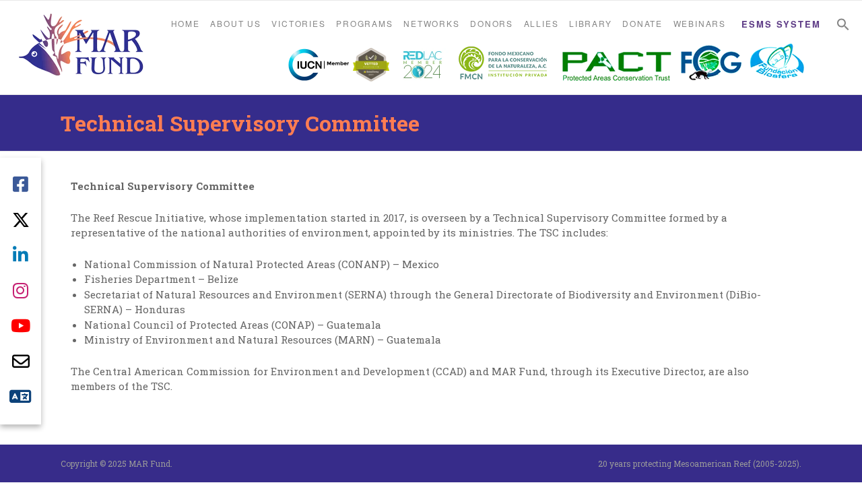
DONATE (642, 23)
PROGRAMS (364, 23)
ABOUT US (235, 23)
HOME (185, 23)
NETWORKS (431, 23)
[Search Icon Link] (843, 24)
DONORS (491, 23)
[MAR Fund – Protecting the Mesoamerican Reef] (80, 46)
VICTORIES (298, 23)
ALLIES (541, 23)
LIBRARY (590, 23)
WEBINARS (699, 23)
